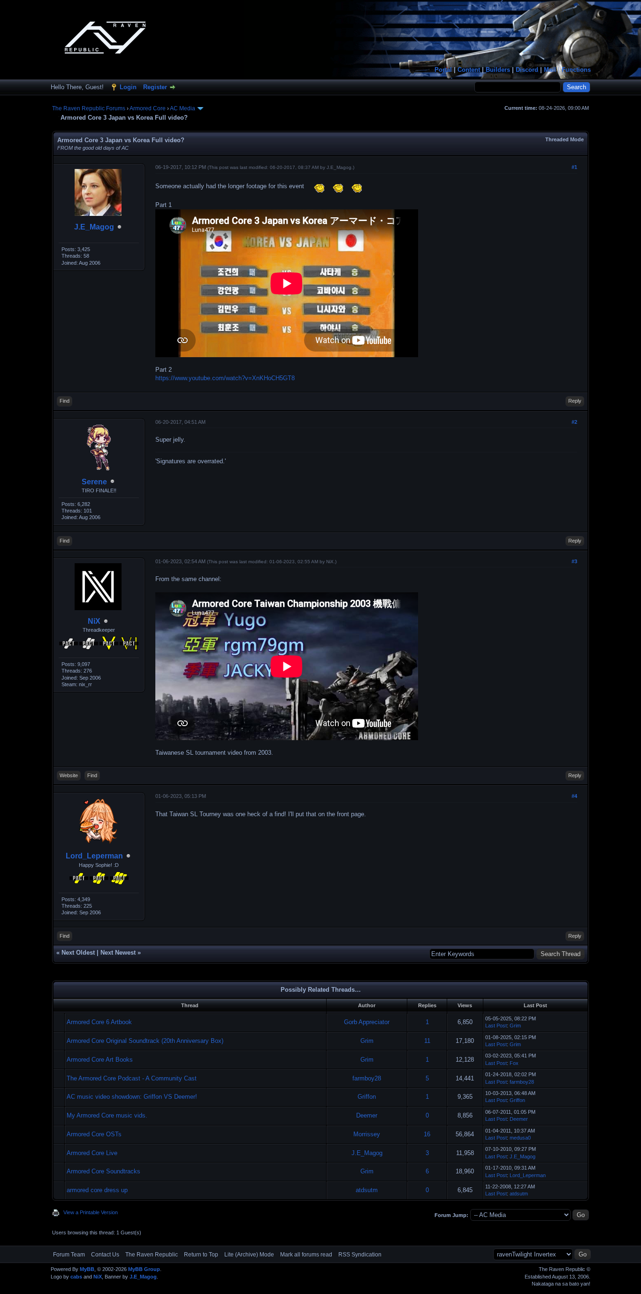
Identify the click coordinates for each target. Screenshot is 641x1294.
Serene (94, 482)
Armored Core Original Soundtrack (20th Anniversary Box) (145, 1040)
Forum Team (69, 1254)
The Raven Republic (151, 1254)
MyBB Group (144, 1269)
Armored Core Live (92, 1152)
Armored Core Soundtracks (103, 1171)
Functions (576, 69)
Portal (443, 69)
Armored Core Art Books (100, 1059)
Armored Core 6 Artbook (99, 1022)
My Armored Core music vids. (107, 1115)
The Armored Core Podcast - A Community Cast (132, 1078)
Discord (527, 69)
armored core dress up (97, 1190)
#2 (574, 422)
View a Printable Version (90, 1212)
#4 (574, 796)
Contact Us (105, 1254)
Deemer (366, 1115)
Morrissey (366, 1134)
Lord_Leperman (94, 856)
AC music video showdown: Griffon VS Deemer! (132, 1096)
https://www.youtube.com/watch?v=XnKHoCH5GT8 (225, 378)
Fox (514, 1063)
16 (427, 1134)
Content (469, 69)
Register (155, 87)
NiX (94, 621)
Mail (550, 69)
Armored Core (148, 108)
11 (427, 1040)
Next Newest (118, 952)
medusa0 (520, 1138)
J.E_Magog (94, 227)
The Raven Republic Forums (88, 108)
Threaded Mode (564, 139)
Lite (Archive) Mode (249, 1254)
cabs (76, 1276)
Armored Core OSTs (94, 1134)
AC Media (182, 108)
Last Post (496, 1025)
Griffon (367, 1096)
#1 (574, 167)
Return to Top (201, 1254)
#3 (574, 561)
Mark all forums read (306, 1254)
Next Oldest (78, 952)
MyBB (87, 1269)
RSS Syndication (360, 1254)
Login (128, 87)
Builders (498, 69)
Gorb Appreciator (366, 1022)
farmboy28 (366, 1078)
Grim (515, 1025)
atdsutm (367, 1190)
